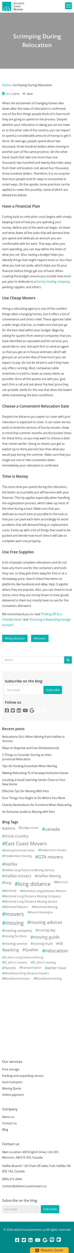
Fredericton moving (18, 856)
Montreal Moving (45, 907)
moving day (46, 930)
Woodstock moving (49, 978)
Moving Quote (11, 1088)
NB (60, 943)
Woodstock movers (17, 978)
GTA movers (50, 857)
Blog (5, 1130)
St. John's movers (15, 962)
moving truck (43, 943)
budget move (29, 828)
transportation (31, 968)
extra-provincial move (19, 850)
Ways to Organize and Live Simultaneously (30, 748)
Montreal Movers (16, 907)
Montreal (10, 891)
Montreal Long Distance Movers (44, 891)
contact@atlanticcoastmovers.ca (24, 1186)
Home (6, 85)
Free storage (10, 1069)
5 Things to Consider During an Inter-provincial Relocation (27, 757)
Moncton (62, 882)
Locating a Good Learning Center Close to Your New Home (34, 782)
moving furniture (15, 936)
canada (52, 829)
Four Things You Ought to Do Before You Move (33, 798)
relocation (56, 950)
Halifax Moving (49, 875)
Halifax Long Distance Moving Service (29, 870)
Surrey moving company (53, 282)
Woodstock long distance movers (26, 973)
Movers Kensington (41, 912)
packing (12, 949)
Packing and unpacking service (22, 1076)
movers (41, 638)
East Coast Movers (26, 843)
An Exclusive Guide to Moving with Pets (28, 812)
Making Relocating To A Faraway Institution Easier (35, 773)
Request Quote (51, 1250)
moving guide (46, 937)
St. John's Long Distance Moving (23, 957)
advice (9, 828)
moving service (15, 943)
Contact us (9, 1123)
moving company (18, 930)
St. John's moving (44, 962)
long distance (16, 638)
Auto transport (12, 1082)
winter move (56, 968)
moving (15, 922)
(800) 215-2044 (12, 1179)
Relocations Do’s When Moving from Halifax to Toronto (33, 739)
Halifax (11, 864)
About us (8, 1117)
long (7, 882)
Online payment (13, 1095)
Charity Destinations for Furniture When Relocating (36, 805)
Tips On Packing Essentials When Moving (29, 766)
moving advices (46, 922)
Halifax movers (18, 875)
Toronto (10, 968)
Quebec (32, 949)
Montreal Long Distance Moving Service (30, 901)
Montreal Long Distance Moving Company (32, 896)
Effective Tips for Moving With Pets (25, 791)
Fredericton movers (53, 850)
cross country (17, 836)
